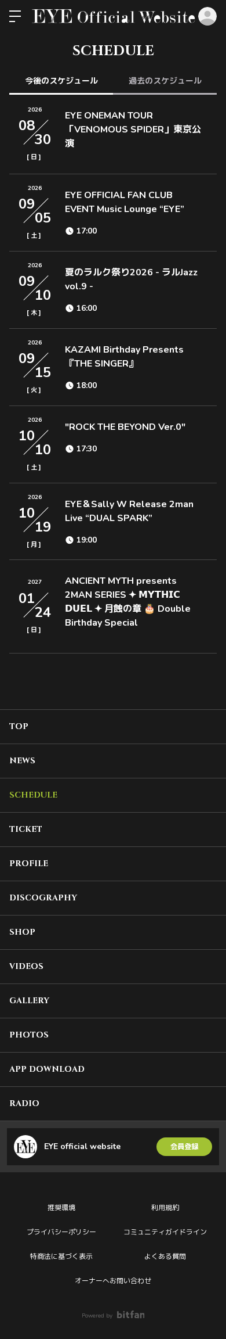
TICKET (25, 829)
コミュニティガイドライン (165, 1232)
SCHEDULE (33, 794)
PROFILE (28, 863)
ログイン (207, 16)
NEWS (22, 760)
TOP (18, 726)
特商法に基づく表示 (61, 1256)
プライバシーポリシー (61, 1232)
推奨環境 (61, 1207)
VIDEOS (26, 966)
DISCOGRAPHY (43, 897)
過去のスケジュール (165, 81)
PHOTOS (29, 1034)
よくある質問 (165, 1256)
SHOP (22, 932)
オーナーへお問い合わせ (113, 1281)
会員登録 (184, 1146)
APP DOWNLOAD (47, 1069)
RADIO (24, 1103)
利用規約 (165, 1207)
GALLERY (29, 1000)
